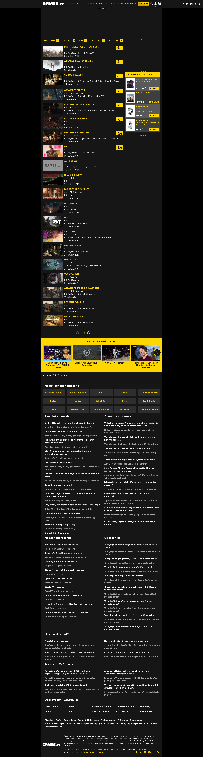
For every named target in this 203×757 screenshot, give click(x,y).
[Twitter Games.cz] (187, 4)
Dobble (48, 711)
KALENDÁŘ (118, 4)
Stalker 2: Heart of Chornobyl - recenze (64, 570)
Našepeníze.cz (137, 723)
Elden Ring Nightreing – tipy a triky (62, 513)
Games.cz (94, 720)
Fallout (53, 401)
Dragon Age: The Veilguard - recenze (64, 595)
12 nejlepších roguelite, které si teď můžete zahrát (129, 563)
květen (95, 40)
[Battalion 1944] (53, 250)
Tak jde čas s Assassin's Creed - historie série (127, 448)
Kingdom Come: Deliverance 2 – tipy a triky (66, 447)
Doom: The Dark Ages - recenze (61, 617)
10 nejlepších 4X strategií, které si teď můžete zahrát (131, 571)
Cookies (83, 749)
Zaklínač (125, 392)
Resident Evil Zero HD (76, 132)
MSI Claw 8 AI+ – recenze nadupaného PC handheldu (131, 656)
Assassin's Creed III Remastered (82, 288)
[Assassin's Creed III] (53, 94)
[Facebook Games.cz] (183, 4)
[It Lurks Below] (53, 179)
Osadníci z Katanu (101, 706)
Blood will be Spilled (76, 189)
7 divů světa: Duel (125, 706)
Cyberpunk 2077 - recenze (58, 578)
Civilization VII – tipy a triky (58, 462)
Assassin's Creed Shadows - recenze (63, 553)
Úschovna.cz (68, 723)
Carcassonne (51, 706)
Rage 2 (67, 147)
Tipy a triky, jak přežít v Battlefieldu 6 (64, 431)
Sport (67, 720)
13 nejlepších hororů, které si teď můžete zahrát (128, 567)
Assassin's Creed (53, 392)
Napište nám (142, 749)
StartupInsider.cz (53, 727)
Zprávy (59, 720)
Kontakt (107, 749)
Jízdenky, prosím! (101, 711)
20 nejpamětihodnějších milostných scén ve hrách (129, 460)
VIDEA (109, 4)
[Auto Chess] (53, 165)
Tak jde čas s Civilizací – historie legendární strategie (131, 444)
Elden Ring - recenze (55, 574)
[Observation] (53, 278)
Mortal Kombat (101, 409)
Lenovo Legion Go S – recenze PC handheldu (127, 652)
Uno (70, 711)
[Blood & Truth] (53, 207)
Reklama (67, 749)
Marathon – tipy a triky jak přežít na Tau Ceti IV (68, 427)
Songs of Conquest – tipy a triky (61, 500)
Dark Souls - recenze (55, 608)
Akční (66, 40)
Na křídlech (146, 711)
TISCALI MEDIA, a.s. (90, 752)
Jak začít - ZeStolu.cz (59, 664)
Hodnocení (114, 40)
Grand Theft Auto (77, 392)
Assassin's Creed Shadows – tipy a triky (64, 458)
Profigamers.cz (108, 720)
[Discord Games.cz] (191, 4)
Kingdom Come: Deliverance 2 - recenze (65, 557)
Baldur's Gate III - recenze (58, 583)
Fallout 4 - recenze (54, 600)
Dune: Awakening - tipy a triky (60, 529)
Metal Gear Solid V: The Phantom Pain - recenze (69, 604)
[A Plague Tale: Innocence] (53, 65)
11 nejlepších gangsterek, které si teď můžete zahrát (130, 559)
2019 (81, 40)
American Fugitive (74, 316)
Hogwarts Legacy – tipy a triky (60, 524)
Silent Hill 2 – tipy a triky (57, 533)
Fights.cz (102, 723)
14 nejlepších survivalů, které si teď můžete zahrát (129, 615)
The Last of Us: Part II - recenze (60, 549)
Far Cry (77, 401)
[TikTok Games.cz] (195, 4)
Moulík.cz (91, 723)
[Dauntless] (53, 264)
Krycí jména (122, 711)
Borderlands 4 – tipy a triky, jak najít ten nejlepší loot (71, 436)
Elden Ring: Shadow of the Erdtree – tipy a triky (69, 509)
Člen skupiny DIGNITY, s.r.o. (108, 752)
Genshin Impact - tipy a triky (59, 485)
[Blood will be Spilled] (53, 193)
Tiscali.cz (49, 720)
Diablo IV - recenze (54, 587)
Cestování (83, 720)
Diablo (125, 401)
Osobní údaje (92, 749)
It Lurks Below (73, 175)
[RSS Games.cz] (199, 4)
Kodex (101, 749)
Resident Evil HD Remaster (79, 104)
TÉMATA (90, 4)
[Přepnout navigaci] (155, 4)
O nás (113, 749)
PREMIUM (143, 4)
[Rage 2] (53, 151)
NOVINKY (100, 4)
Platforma (49, 40)
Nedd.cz (80, 723)
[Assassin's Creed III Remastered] (53, 292)
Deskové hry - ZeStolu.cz (61, 699)
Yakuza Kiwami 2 (73, 75)
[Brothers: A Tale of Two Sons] (53, 51)
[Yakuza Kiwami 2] (53, 79)
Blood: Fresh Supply (75, 118)
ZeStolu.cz (122, 720)
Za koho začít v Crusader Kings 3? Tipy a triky (68, 489)
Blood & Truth (72, 203)
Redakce (75, 749)
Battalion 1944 (72, 246)
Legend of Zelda (149, 409)
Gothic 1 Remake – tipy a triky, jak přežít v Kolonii (69, 423)
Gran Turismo (125, 409)
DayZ (67, 217)
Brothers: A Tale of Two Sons (81, 47)
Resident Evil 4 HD (74, 302)
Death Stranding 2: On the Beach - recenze (66, 612)
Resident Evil (77, 409)
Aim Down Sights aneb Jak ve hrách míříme (126, 464)
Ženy (73, 720)
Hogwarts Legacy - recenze (59, 566)
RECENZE (71, 4)
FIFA (54, 409)
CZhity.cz (124, 723)
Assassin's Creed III (75, 90)
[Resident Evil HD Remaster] (53, 108)
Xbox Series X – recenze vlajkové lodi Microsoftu (69, 652)
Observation (71, 274)
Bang (71, 706)
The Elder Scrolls (149, 392)
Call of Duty (101, 401)
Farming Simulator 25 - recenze (61, 561)
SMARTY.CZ (130, 4)
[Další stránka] (89, 333)
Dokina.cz (113, 723)
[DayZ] (53, 221)
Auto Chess (70, 161)
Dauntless (70, 260)
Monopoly (145, 706)
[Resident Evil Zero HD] (53, 137)
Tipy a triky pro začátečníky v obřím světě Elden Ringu (72, 505)
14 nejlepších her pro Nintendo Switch (123, 576)
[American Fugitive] (53, 320)
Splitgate (69, 231)
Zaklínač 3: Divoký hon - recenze (61, 545)
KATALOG (81, 4)
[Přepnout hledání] (152, 4)
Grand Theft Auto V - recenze (60, 591)
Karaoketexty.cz (53, 723)
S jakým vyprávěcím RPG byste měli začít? (66, 685)
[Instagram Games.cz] (145, 752)
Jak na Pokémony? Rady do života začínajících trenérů (72, 481)
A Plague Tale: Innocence (78, 61)
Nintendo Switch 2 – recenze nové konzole (126, 641)
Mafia (101, 392)
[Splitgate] (53, 236)
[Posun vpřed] (157, 352)
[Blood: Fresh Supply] (53, 123)
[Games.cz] (53, 4)
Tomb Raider (149, 401)
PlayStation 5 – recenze (56, 641)
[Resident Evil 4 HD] (53, 306)
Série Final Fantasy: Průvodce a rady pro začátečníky (131, 489)
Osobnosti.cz (136, 720)
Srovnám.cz (152, 723)
